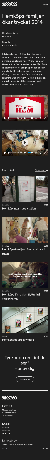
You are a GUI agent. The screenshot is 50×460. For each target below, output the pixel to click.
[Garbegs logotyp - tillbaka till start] (9, 4)
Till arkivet (40, 170)
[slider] (12, 118)
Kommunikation (10, 45)
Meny (45, 4)
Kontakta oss (25, 379)
